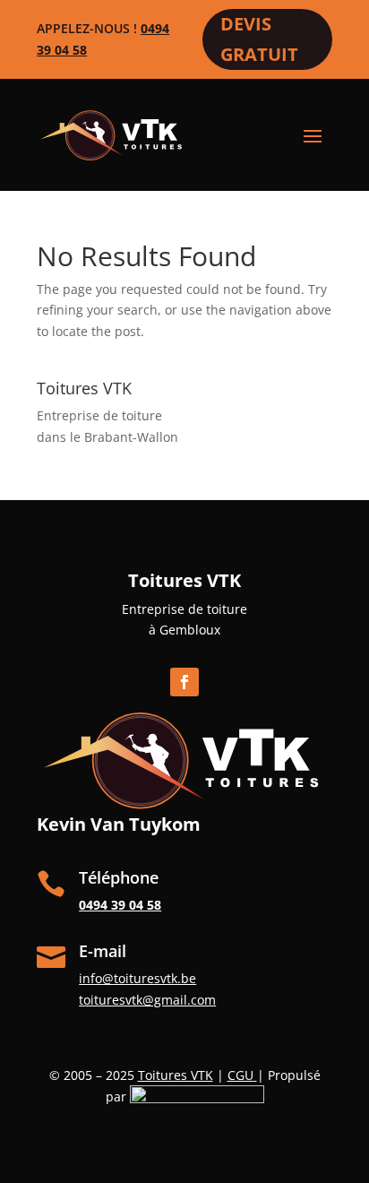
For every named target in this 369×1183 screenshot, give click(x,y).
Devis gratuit (259, 39)
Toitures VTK (175, 1075)
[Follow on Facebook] (184, 682)
